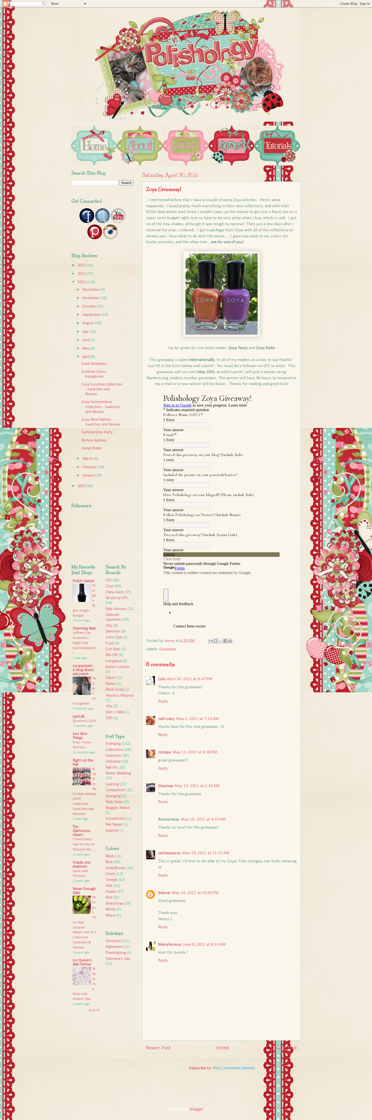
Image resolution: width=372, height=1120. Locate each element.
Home (222, 1048)
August (88, 323)
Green (110, 874)
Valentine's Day (118, 959)
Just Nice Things (80, 736)
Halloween (114, 947)
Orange (111, 880)
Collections (114, 750)
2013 (82, 265)
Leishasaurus (169, 853)
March (88, 459)
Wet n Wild (115, 712)
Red (109, 898)
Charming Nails (84, 629)
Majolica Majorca (120, 696)
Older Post (285, 1048)
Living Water (91, 448)
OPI (109, 580)
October (89, 307)
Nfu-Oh (111, 655)
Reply (163, 701)
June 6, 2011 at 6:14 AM (204, 944)
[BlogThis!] (215, 640)
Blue (109, 862)
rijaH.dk (79, 717)
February (89, 467)
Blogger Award (117, 808)
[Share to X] (220, 640)
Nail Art (111, 768)
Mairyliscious (169, 944)
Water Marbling (118, 773)
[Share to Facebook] (225, 640)
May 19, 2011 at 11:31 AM (206, 853)
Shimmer (113, 632)
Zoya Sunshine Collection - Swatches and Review (101, 389)
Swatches (113, 756)
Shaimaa (165, 786)
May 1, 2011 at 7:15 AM (197, 719)
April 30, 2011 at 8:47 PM (189, 679)
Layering (112, 784)
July (85, 332)
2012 (82, 274)
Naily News (114, 802)
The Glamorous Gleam (82, 831)
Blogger (196, 1109)
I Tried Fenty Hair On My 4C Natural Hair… (84, 844)
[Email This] (210, 640)
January (88, 475)
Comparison (115, 790)
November (91, 298)
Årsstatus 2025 (84, 721)
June (86, 340)
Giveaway (167, 649)
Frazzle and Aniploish (81, 865)
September (91, 315)
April (86, 357)
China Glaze (115, 592)
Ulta (109, 706)
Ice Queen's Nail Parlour (82, 962)
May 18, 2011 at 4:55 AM (203, 819)
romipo (164, 752)
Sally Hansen (116, 609)
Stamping (113, 744)
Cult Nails (113, 649)
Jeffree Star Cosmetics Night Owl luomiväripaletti (84, 643)
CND (109, 718)
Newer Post (158, 1048)
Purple (111, 892)
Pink (109, 886)
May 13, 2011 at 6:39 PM (195, 752)
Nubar (110, 684)
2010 (82, 486)
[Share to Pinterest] (230, 640)
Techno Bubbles (94, 441)
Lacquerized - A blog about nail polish (83, 670)
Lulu (162, 679)
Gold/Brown (115, 868)
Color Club (114, 637)
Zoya (109, 586)
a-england (113, 661)
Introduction (116, 819)
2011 (82, 282)
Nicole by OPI (117, 598)
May (86, 349)
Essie (110, 643)
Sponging (113, 796)
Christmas (114, 941)
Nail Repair (114, 825)
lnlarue (164, 893)
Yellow (110, 916)
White (110, 909)
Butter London (118, 667)
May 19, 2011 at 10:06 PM (195, 893)
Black (110, 856)
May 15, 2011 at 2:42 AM (197, 786)
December (91, 290)
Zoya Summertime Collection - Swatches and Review (100, 407)
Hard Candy (115, 690)
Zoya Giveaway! (94, 364)
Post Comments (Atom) (233, 1068)
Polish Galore (83, 581)
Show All (94, 1010)
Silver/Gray (114, 904)
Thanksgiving (116, 953)
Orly (109, 626)
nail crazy (166, 719)
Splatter (112, 831)
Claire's (111, 678)
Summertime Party (97, 432)
